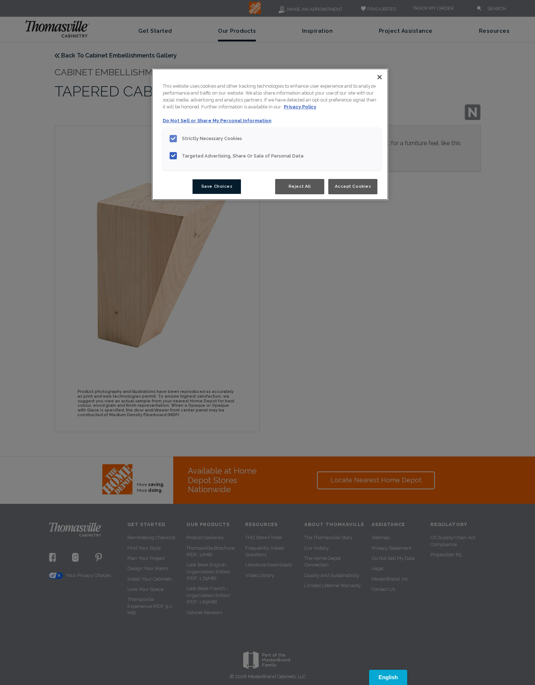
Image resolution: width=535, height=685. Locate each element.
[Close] (380, 77)
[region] (270, 134)
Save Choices (217, 186)
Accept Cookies (353, 186)
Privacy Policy (300, 106)
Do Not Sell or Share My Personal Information (217, 120)
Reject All (300, 186)
